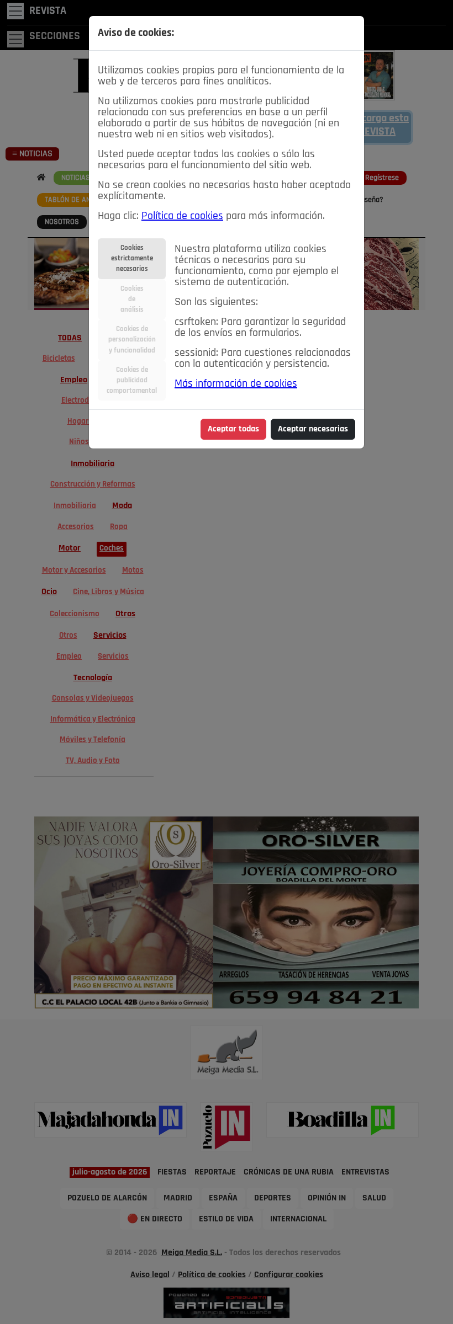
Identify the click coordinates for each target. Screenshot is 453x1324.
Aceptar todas (233, 429)
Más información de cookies (236, 383)
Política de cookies (182, 216)
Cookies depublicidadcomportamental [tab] (132, 380)
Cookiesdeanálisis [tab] (132, 299)
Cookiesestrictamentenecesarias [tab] (132, 258)
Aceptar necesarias (313, 429)
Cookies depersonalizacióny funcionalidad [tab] (132, 339)
